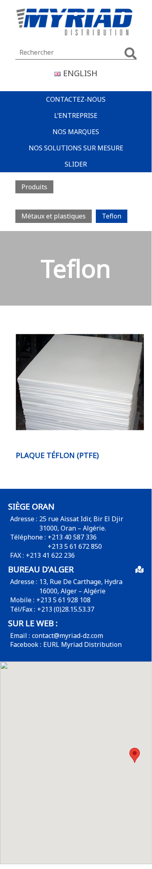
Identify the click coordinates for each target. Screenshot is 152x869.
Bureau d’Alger (41, 569)
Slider (76, 164)
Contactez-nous (76, 99)
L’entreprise (75, 115)
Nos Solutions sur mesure (76, 147)
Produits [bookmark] (34, 186)
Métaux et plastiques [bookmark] (53, 216)
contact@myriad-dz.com (67, 635)
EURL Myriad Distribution (82, 644)
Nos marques (76, 131)
